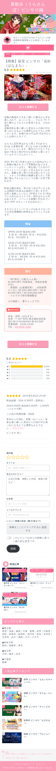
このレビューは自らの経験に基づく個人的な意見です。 (31, 539)
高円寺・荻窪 (34, 634)
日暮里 (47, 631)
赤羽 (39, 631)
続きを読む (18, 428)
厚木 (20, 645)
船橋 (4, 662)
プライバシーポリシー (23, 764)
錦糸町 (21, 634)
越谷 (11, 654)
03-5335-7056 (23, 327)
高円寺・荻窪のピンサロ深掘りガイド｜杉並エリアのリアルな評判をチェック (27, 55)
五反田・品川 (9, 637)
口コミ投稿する (28, 106)
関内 (4, 645)
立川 (27, 637)
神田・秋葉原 (9, 634)
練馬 (18, 631)
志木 (18, 654)
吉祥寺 (47, 634)
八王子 (35, 637)
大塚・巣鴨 (28, 631)
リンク (38, 764)
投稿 (13, 548)
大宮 (4, 654)
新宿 (4, 631)
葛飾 (20, 637)
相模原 (12, 645)
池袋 (11, 631)
